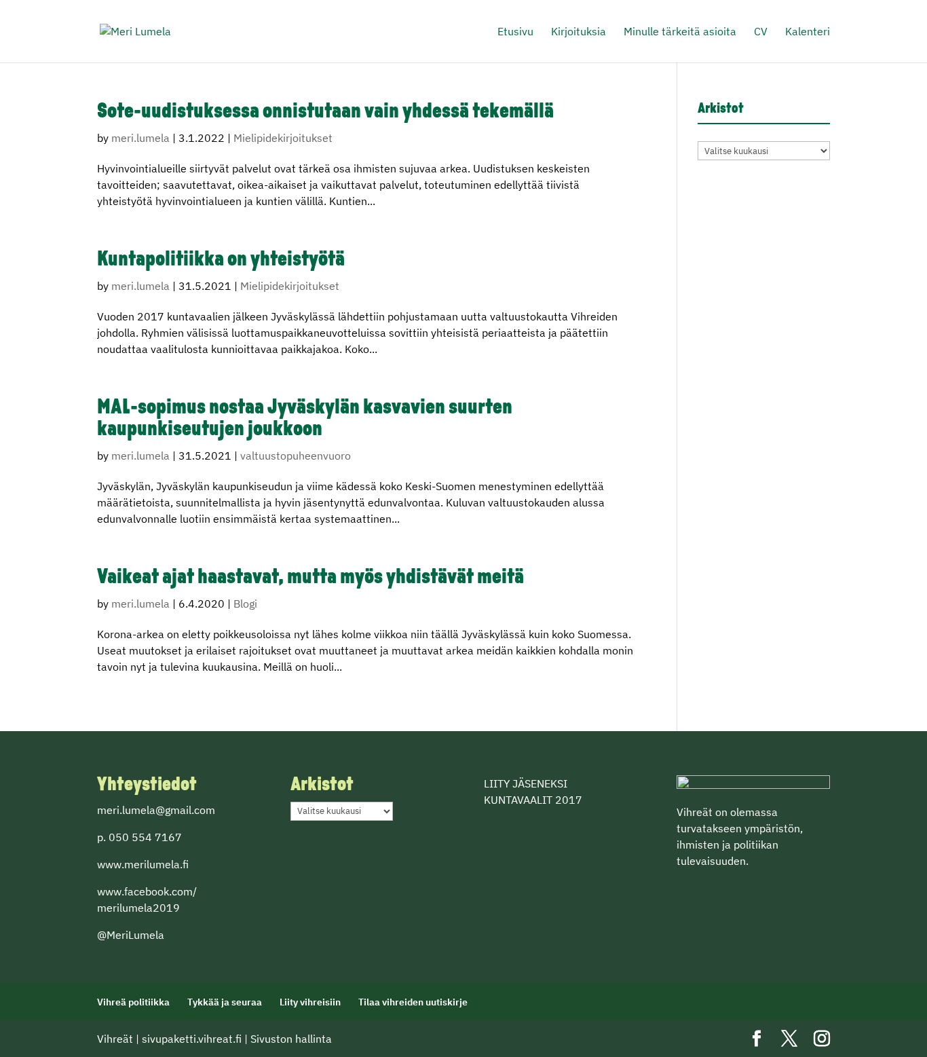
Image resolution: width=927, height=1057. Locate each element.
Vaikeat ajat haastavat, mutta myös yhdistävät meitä (310, 578)
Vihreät (115, 1038)
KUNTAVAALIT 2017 (533, 799)
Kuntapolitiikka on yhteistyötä (221, 260)
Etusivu (515, 32)
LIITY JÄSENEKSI (525, 783)
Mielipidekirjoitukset (283, 138)
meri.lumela (140, 138)
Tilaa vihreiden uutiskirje (413, 1002)
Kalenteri (807, 32)
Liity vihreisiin (310, 1002)
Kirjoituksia (578, 32)
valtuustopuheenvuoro (295, 455)
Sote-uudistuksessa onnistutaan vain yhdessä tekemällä (325, 112)
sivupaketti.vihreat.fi (192, 1038)
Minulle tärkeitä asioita (680, 32)
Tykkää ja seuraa (224, 1002)
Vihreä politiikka (133, 1002)
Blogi (245, 603)
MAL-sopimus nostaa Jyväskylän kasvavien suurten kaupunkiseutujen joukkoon (304, 419)
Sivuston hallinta (291, 1038)
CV (761, 32)
